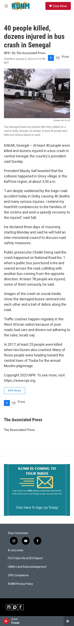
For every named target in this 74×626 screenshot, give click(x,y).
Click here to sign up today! (37, 507)
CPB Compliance (18, 575)
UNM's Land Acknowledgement (27, 566)
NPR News (14, 390)
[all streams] (69, 621)
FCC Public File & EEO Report (25, 558)
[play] (6, 621)
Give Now (60, 6)
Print (65, 57)
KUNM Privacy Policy (20, 583)
